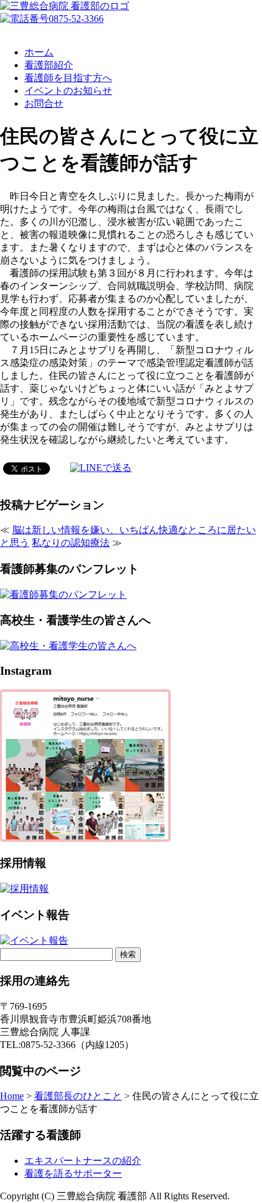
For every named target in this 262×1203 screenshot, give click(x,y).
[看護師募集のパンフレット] (63, 594)
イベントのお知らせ (68, 90)
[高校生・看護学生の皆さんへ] (68, 646)
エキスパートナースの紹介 (82, 1160)
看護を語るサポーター (73, 1173)
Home (12, 1096)
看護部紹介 (48, 65)
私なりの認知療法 (71, 542)
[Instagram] (85, 838)
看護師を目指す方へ (68, 78)
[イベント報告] (34, 940)
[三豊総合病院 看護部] (64, 6)
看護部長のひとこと (78, 1096)
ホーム (39, 52)
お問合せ (43, 103)
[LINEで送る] (101, 467)
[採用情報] (24, 888)
